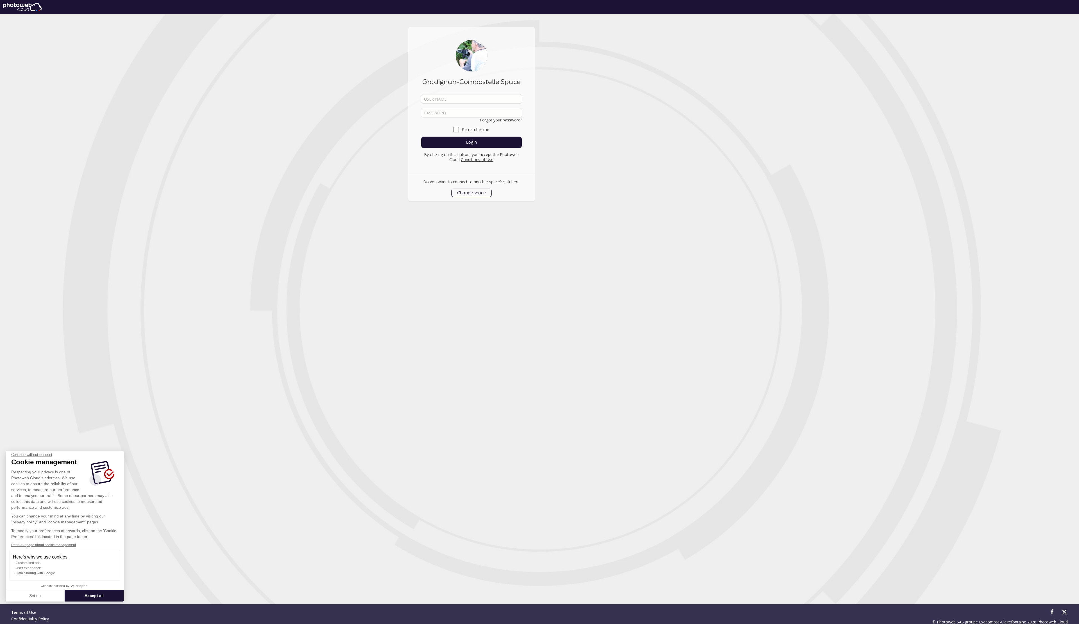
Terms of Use (23, 612)
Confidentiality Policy (30, 618)
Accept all (94, 595)
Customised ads (28, 563)
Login (471, 142)
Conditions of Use (477, 159)
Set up (35, 595)
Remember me (475, 129)
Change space (471, 192)
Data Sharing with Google (35, 573)
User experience (28, 568)
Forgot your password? (501, 120)
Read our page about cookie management (43, 545)
